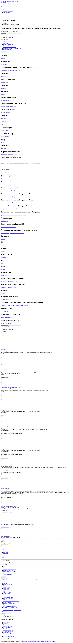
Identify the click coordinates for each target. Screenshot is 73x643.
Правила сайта (7, 632)
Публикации (6, 12)
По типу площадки (8, 630)
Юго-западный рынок (6, 299)
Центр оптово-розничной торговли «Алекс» (11, 196)
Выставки (5, 43)
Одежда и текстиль (8, 598)
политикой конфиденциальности (48, 641)
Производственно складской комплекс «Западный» (13, 215)
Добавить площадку (5, 14)
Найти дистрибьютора (8, 633)
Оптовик (3, 269)
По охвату (5, 623)
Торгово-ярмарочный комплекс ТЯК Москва (11, 70)
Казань (5, 594)
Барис (2, 263)
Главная (5, 23)
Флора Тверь (4, 275)
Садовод (3, 58)
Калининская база (5, 82)
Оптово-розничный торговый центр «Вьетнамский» (13, 166)
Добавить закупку (5, 527)
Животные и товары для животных (12, 610)
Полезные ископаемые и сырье (10, 607)
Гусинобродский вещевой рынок (9, 106)
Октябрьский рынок (5, 100)
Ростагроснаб (4, 184)
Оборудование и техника (9, 599)
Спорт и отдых (7, 602)
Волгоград (6, 585)
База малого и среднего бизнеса (8, 287)
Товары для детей (7, 608)
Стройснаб (3, 172)
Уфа (4, 591)
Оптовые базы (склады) (9, 45)
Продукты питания (8, 604)
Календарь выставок (8, 11)
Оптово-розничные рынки (9, 44)
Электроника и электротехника (11, 601)
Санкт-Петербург (7, 584)
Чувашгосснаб (4, 257)
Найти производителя (8, 636)
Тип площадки (4, 39)
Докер (2, 142)
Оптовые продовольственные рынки (12, 48)
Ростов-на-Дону (7, 592)
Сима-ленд (3, 76)
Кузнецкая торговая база (6, 317)
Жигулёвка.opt (4, 311)
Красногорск (6, 587)
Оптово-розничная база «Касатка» (9, 281)
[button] (4, 363)
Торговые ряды (4, 221)
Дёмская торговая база (6, 178)
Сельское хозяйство (8, 597)
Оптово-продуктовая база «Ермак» (9, 190)
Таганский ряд (4, 130)
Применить (3, 52)
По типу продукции (8, 626)
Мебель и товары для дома (9, 606)
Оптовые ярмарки (7, 49)
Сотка (2, 245)
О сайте (5, 628)
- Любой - (5, 41)
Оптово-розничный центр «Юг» (8, 227)
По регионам (6, 622)
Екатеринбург (6, 588)
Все (4, 566)
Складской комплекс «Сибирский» (9, 209)
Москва (5, 583)
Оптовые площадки (8, 9)
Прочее (5, 611)
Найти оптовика (7, 635)
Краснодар (6, 589)
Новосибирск (6, 593)
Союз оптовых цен (5, 112)
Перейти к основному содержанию (9, 1)
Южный (3, 251)
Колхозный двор (5, 136)
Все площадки (6, 627)
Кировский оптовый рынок (7, 160)
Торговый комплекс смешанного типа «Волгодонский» (14, 305)
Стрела (2, 124)
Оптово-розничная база (6, 323)
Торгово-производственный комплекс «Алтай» (12, 233)
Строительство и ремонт (9, 603)
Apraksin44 (3, 94)
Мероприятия (6, 36)
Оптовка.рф (3, 2)
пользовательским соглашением (31, 641)
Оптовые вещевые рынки (9, 47)
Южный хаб (3, 64)
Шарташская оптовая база (7, 154)
